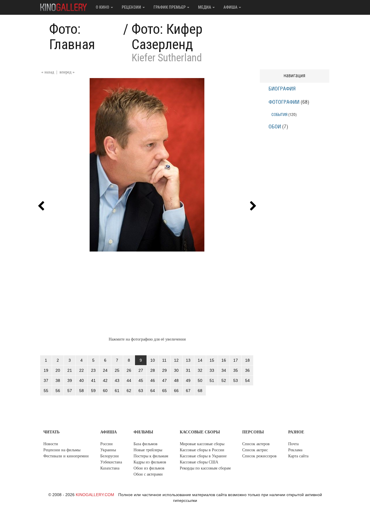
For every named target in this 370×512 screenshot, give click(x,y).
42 (105, 380)
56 (58, 390)
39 (69, 380)
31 (188, 370)
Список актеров (256, 444)
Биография (282, 89)
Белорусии (109, 456)
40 (81, 380)
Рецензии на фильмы (61, 450)
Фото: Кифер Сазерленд (167, 37)
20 (58, 370)
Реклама (295, 450)
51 (212, 380)
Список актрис (255, 450)
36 (247, 370)
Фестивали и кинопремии (66, 456)
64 (152, 390)
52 (223, 380)
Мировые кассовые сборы (202, 444)
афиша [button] (230, 7)
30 (176, 370)
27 (140, 370)
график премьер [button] (169, 7)
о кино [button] (103, 7)
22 (81, 370)
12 (176, 360)
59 (93, 390)
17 (235, 360)
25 (117, 370)
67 (188, 390)
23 (93, 370)
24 (105, 370)
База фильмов (146, 444)
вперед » (67, 72)
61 (117, 390)
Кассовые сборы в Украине (203, 456)
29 (164, 370)
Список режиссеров (259, 456)
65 (164, 390)
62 (129, 390)
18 (247, 360)
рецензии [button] (132, 7)
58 (81, 390)
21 (69, 370)
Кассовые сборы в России (202, 450)
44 (129, 380)
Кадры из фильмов (150, 462)
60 (105, 390)
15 (212, 360)
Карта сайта (298, 456)
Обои (275, 127)
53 (235, 380)
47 (164, 380)
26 (129, 370)
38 (58, 380)
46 (152, 380)
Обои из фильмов (149, 468)
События (279, 115)
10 (152, 360)
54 (247, 380)
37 (46, 380)
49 (188, 380)
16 (223, 360)
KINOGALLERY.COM (95, 494)
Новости (50, 444)
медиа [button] (205, 7)
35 (235, 370)
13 (188, 360)
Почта (293, 444)
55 (46, 390)
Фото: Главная (72, 37)
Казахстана (109, 468)
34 (223, 370)
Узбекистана (111, 462)
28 (152, 370)
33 (212, 370)
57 (69, 390)
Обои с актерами (148, 474)
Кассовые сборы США (199, 462)
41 (93, 380)
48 (176, 380)
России (106, 444)
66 (176, 390)
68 (200, 390)
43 (117, 380)
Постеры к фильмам (151, 456)
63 (140, 390)
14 (200, 360)
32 (200, 370)
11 (164, 360)
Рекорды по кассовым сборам (205, 468)
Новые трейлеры (148, 450)
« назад (47, 72)
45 (140, 380)
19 (46, 370)
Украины (108, 450)
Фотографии (284, 102)
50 (200, 380)
